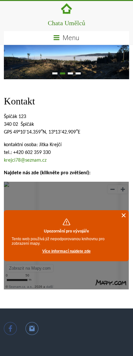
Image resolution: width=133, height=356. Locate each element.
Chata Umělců (66, 23)
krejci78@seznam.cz (25, 160)
